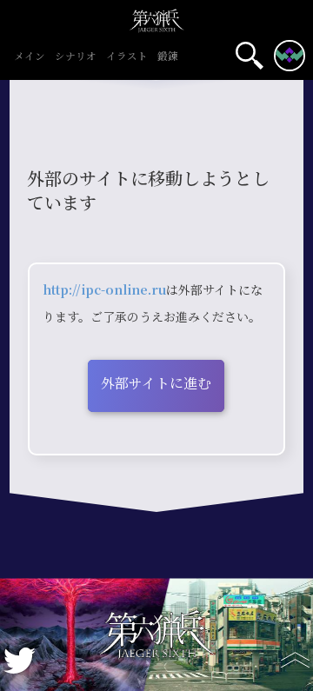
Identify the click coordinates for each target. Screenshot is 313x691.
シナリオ (76, 57)
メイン (29, 57)
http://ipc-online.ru (104, 290)
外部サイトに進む (156, 383)
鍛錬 (167, 57)
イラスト (127, 57)
